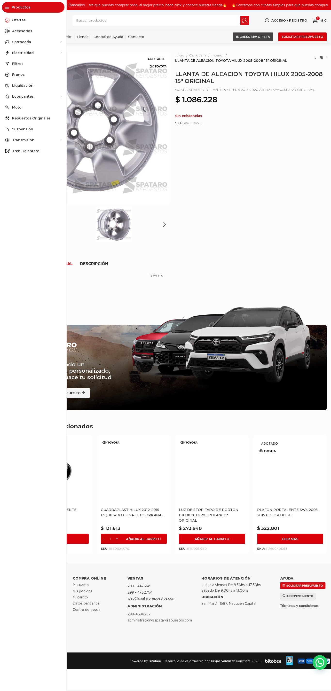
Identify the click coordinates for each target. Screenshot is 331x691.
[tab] (94, 263)
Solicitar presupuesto (302, 37)
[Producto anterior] (315, 58)
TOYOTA (156, 276)
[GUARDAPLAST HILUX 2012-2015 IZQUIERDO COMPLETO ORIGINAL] (134, 472)
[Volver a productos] (321, 58)
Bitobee (155, 661)
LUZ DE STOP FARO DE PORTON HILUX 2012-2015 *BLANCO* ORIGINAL (208, 515)
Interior (217, 55)
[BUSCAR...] (244, 20)
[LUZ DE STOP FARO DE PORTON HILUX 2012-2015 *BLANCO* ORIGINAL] (212, 472)
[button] (164, 224)
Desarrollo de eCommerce (184, 661)
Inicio (179, 55)
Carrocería (197, 55)
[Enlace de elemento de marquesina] (119, 5)
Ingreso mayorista (253, 37)
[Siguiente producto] (327, 58)
